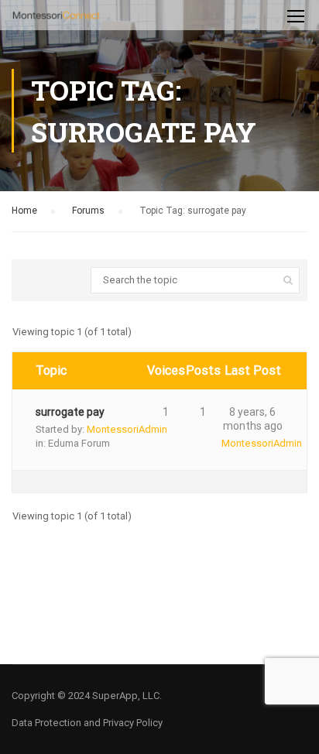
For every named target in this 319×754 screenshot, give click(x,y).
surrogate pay (70, 412)
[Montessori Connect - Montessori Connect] (56, 19)
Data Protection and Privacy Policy (87, 722)
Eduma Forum (79, 443)
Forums (88, 210)
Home (24, 210)
